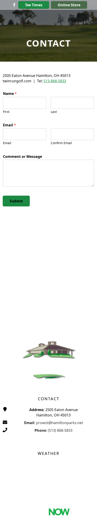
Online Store (69, 4)
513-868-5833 (55, 80)
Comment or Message (22, 156)
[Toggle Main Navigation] (88, 14)
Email (9, 125)
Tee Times (33, 4)
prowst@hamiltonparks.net (59, 422)
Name (10, 93)
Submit (16, 201)
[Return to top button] (88, 512)
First (6, 112)
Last (54, 112)
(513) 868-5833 (60, 430)
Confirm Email (61, 143)
